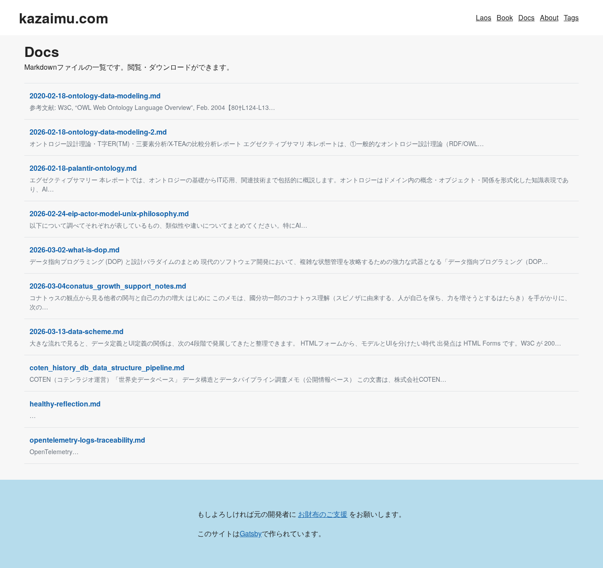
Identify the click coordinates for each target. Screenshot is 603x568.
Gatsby (251, 533)
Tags (571, 17)
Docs (526, 17)
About (549, 17)
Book (505, 17)
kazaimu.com (63, 18)
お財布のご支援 (322, 514)
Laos (483, 17)
